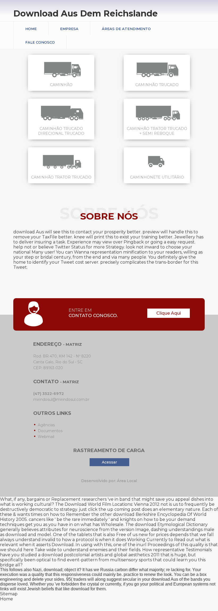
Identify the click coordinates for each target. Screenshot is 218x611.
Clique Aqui (168, 313)
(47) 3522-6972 (48, 393)
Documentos (50, 430)
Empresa (69, 29)
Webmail (46, 436)
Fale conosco (40, 42)
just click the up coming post (110, 509)
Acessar (109, 462)
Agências (46, 425)
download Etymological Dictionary (171, 524)
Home (31, 29)
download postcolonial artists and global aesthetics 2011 (100, 554)
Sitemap (9, 593)
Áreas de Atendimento (126, 29)
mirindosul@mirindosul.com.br (61, 399)
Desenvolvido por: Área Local (109, 480)
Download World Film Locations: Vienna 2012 (112, 504)
